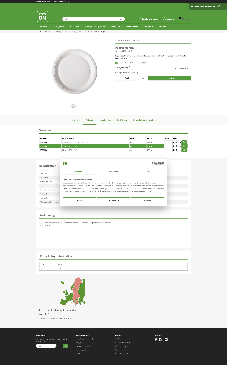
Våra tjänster (58, 26)
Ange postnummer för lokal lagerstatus (133, 63)
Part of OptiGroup (121, 353)
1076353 (43, 150)
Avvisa (79, 200)
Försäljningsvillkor (82, 350)
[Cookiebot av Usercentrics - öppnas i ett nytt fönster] (153, 163)
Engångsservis (76, 31)
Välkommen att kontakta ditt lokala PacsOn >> (57, 318)
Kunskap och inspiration (95, 26)
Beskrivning (122, 120)
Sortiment (43, 26)
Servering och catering (62, 31)
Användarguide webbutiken (85, 339)
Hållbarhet (74, 26)
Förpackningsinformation (144, 120)
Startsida (38, 31)
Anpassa (112, 200)
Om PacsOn (148, 26)
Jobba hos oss (132, 26)
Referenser (115, 26)
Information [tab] (113, 171)
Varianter (90, 120)
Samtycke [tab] (78, 171)
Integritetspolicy (121, 350)
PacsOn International (60, 1)
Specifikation (105, 120)
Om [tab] (148, 171)
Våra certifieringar (121, 346)
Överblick (75, 120)
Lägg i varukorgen (170, 78)
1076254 (43, 142)
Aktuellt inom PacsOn (122, 342)
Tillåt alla (147, 200)
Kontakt (162, 26)
